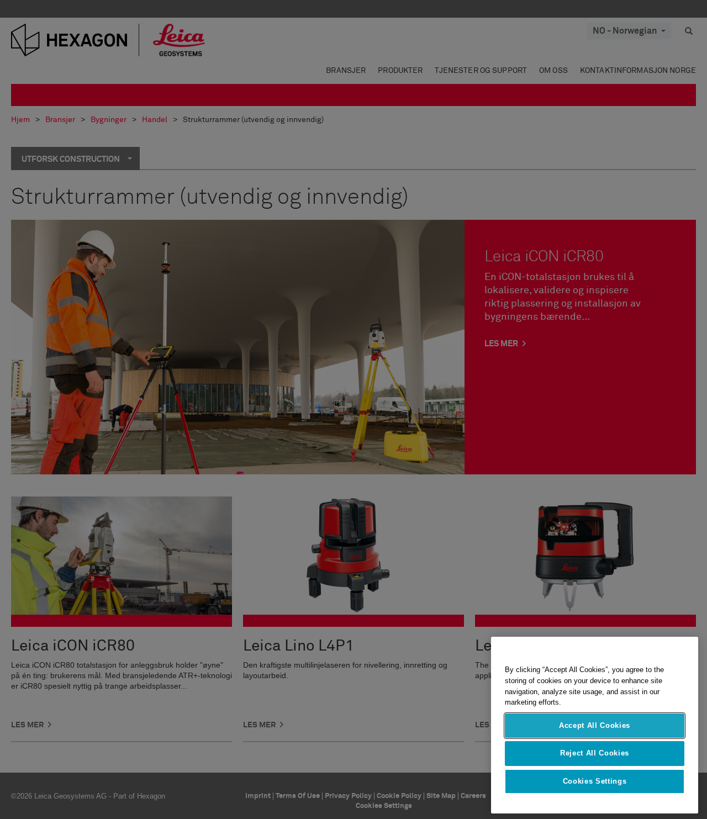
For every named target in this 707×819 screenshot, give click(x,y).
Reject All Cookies (594, 753)
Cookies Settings (595, 781)
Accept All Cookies (594, 725)
